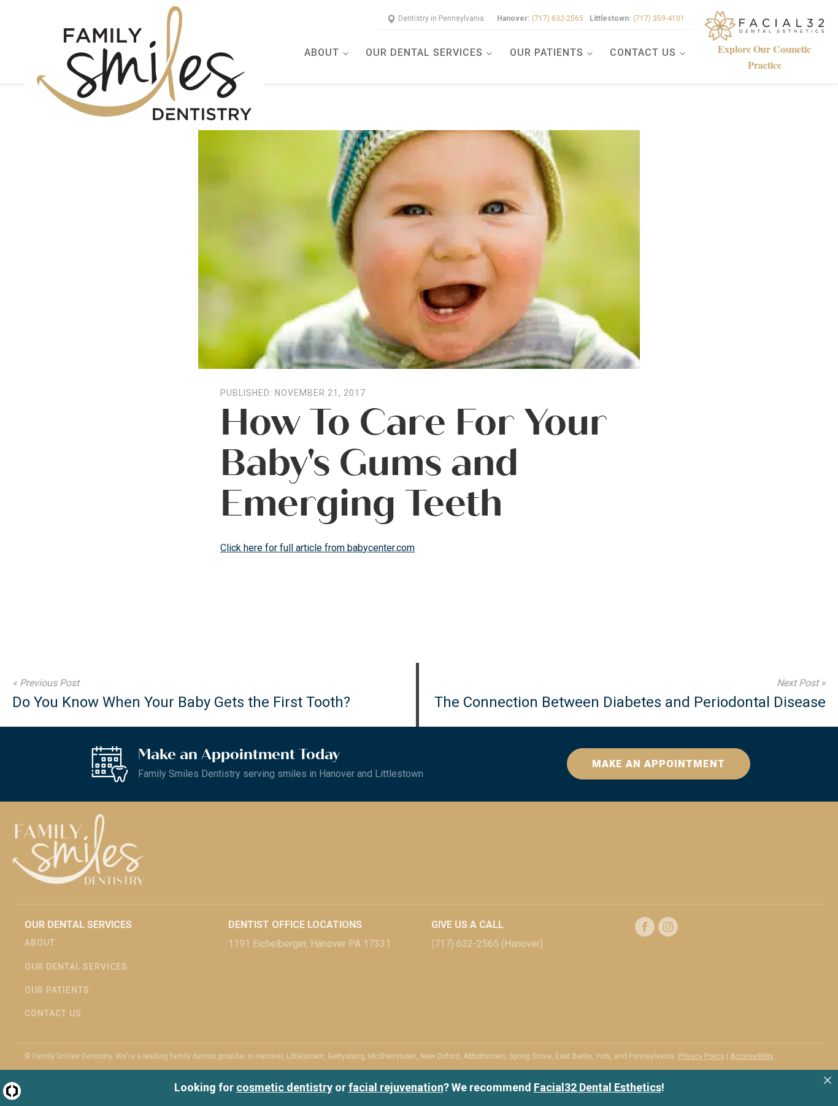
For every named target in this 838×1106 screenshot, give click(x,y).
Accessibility (752, 1056)
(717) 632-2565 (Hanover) (487, 943)
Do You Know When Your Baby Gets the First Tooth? (181, 702)
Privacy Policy (701, 1056)
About (321, 52)
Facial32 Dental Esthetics (597, 1087)
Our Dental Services (424, 52)
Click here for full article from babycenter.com (317, 548)
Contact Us (643, 52)
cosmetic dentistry (284, 1087)
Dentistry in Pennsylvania (441, 18)
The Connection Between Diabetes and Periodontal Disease (630, 702)
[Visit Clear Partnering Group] (12, 1091)
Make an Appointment (658, 764)
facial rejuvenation (396, 1087)
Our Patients (546, 52)
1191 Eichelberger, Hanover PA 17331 (309, 943)
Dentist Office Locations (295, 924)
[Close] (827, 1080)
